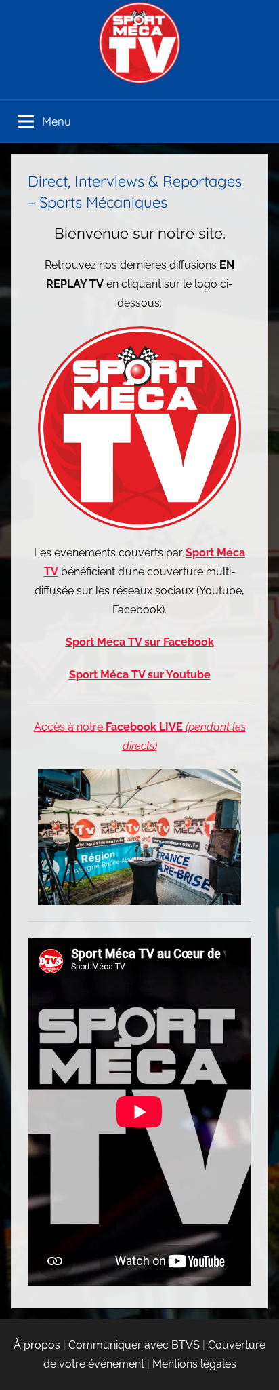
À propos (37, 1344)
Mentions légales (194, 1363)
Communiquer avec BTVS (134, 1344)
